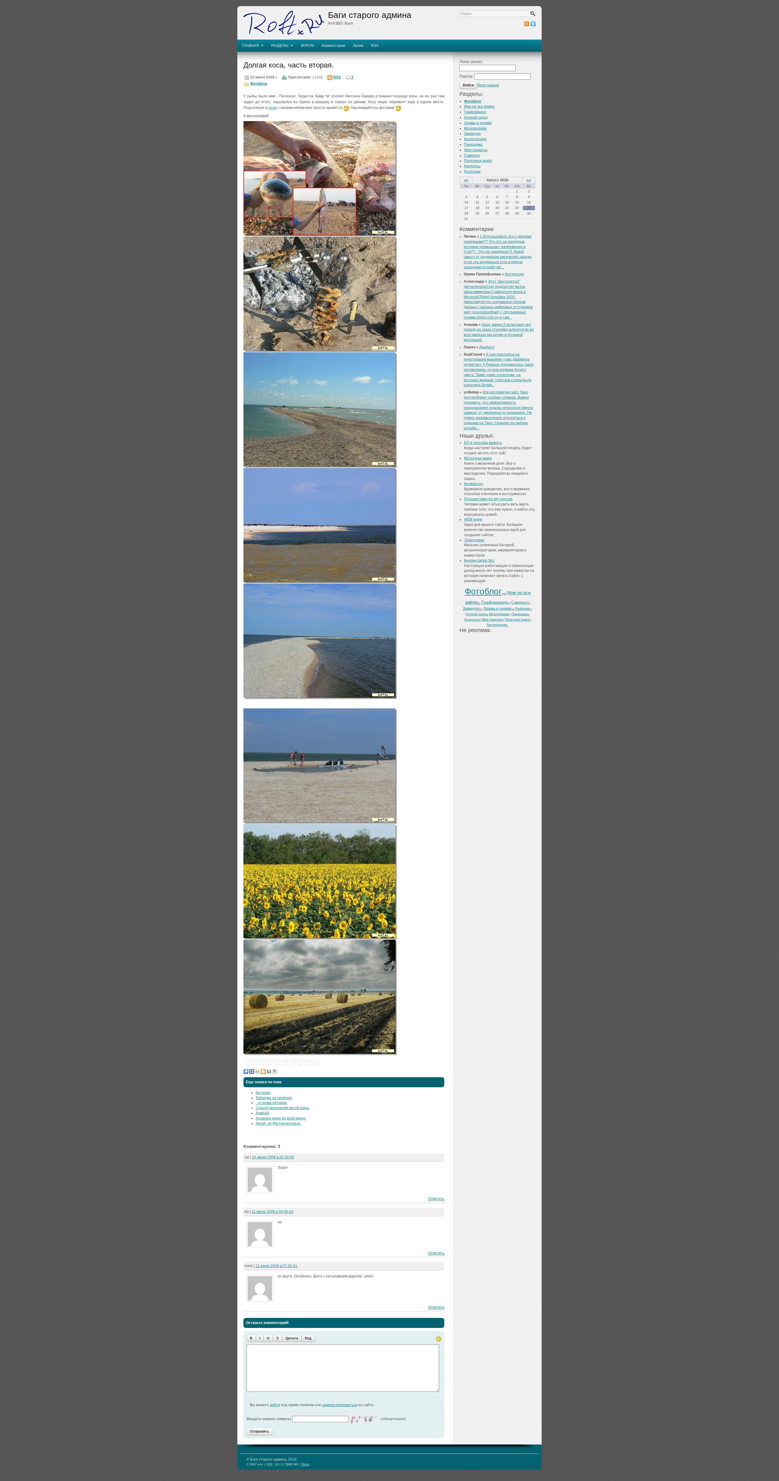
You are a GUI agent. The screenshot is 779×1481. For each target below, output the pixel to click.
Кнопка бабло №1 (479, 560)
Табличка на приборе (274, 1098)
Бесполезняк (475, 139)
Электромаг (474, 540)
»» (529, 180)
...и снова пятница (271, 1103)
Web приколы (475, 150)
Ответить (436, 1198)
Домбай (262, 1113)
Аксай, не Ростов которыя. (278, 1123)
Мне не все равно (479, 106)
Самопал (472, 155)
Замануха (472, 133)
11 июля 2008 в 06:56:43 (272, 1212)
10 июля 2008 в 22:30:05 (273, 1157)
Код (308, 1338)
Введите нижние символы (268, 1419)
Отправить (259, 1431)
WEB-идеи (473, 519)
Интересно (514, 274)
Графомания (475, 112)
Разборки (472, 171)
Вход (305, 1464)
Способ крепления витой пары (282, 1108)
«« (466, 180)
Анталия (263, 1093)
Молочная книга (478, 458)
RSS (337, 77)
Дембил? (487, 347)
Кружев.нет (474, 484)
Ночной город (476, 117)
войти (275, 1405)
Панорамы (473, 144)
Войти (468, 85)
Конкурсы (472, 166)
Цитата (291, 1338)
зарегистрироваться (339, 1405)
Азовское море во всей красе (281, 1118)
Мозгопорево (475, 128)
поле (272, 108)
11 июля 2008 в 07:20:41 (276, 1266)
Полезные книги (478, 161)
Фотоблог (258, 84)
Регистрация (488, 85)
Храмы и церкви (478, 123)
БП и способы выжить (483, 443)
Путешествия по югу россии (488, 499)
